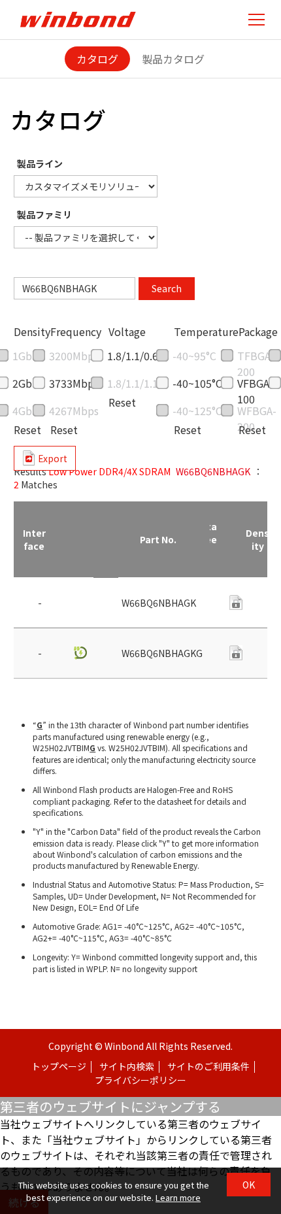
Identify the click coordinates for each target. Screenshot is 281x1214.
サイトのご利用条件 (208, 1066)
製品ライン (40, 163)
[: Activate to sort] (79, 539)
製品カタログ (173, 59)
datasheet (235, 602)
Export (52, 458)
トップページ (58, 1066)
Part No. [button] (158, 539)
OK (248, 1184)
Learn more (178, 1197)
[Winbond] (78, 19)
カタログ (97, 59)
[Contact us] (235, 652)
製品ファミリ (44, 214)
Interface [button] (34, 539)
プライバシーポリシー (140, 1080)
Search (167, 288)
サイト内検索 (126, 1066)
